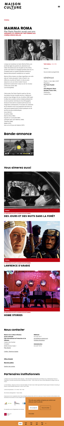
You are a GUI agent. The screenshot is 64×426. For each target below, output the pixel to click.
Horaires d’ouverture (39, 340)
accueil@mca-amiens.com (41, 338)
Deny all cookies (45, 407)
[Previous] (16, 423)
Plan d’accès (7, 348)
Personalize (31, 413)
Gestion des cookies (9, 366)
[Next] (46, 423)
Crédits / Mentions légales (11, 351)
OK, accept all (33, 407)
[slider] (11, 153)
